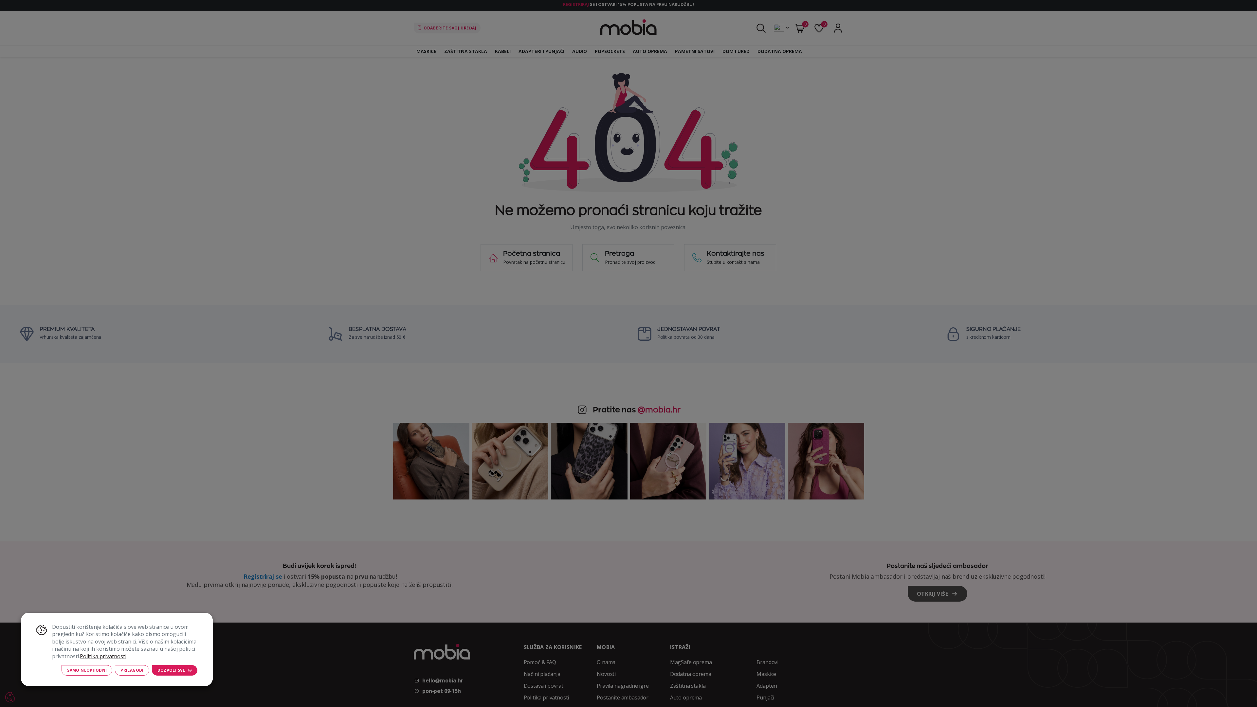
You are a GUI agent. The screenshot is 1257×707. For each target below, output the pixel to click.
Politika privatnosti (103, 656)
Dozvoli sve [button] (171, 670)
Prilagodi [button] (131, 670)
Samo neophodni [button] (87, 670)
